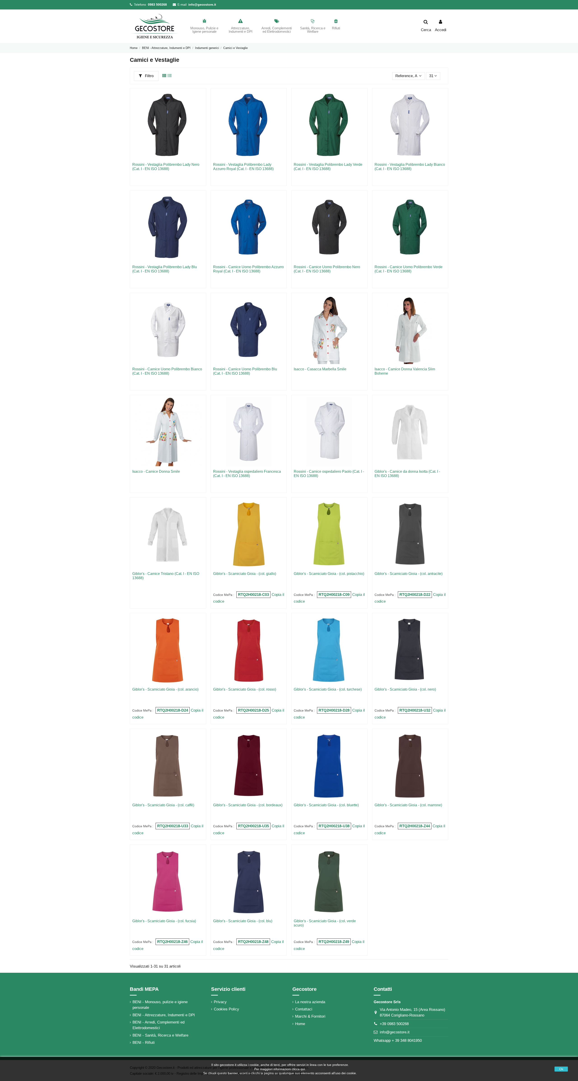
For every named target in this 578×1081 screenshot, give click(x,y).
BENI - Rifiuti (144, 1042)
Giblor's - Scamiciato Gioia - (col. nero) (405, 689)
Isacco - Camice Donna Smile (156, 471)
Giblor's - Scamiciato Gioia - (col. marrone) (408, 805)
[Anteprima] (200, 98)
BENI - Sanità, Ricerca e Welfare (160, 1035)
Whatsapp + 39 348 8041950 (398, 1040)
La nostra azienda (310, 1002)
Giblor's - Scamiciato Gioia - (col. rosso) (244, 689)
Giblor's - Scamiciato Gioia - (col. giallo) (244, 574)
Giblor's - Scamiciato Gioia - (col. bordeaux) (247, 805)
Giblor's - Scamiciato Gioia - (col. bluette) (326, 805)
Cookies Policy (226, 1009)
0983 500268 (157, 4)
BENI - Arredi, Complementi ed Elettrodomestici (158, 1025)
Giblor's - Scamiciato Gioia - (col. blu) (242, 921)
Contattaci (303, 1009)
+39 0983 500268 (394, 1024)
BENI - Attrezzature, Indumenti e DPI (164, 1015)
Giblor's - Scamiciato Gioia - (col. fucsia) (164, 921)
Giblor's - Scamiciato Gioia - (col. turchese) (328, 689)
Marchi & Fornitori (310, 1016)
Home (300, 1024)
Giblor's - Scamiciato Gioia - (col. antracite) (409, 574)
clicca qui (298, 1069)
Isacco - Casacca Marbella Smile (320, 369)
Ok (561, 1069)
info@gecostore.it (202, 4)
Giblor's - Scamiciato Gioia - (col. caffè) (163, 805)
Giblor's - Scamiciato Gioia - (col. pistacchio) (329, 574)
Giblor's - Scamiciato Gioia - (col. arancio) (165, 689)
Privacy (220, 1002)
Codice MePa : (223, 595)
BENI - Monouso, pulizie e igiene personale (160, 1005)
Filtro (149, 76)
